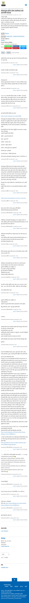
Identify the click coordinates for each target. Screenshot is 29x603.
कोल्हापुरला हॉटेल (9, 36)
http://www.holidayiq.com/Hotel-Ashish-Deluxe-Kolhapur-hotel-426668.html (13, 433)
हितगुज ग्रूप (7, 33)
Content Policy (18, 598)
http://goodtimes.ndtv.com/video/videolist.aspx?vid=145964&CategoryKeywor (13, 444)
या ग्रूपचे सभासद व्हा (5, 546)
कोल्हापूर (3, 41)
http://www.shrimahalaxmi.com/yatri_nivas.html (13, 198)
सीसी (26, 587)
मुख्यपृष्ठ (6, 9)
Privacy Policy (11, 598)
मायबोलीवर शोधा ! (4, 568)
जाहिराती (16, 587)
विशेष (11, 587)
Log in (3, 52)
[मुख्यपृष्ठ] (3, 3)
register (8, 52)
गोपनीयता (12, 594)
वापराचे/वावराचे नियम (5, 594)
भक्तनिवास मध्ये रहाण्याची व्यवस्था (18, 36)
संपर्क (22, 594)
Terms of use (4, 598)
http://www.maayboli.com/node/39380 (11, 116)
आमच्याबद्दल (17, 594)
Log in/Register (4, 531)
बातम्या (21, 587)
